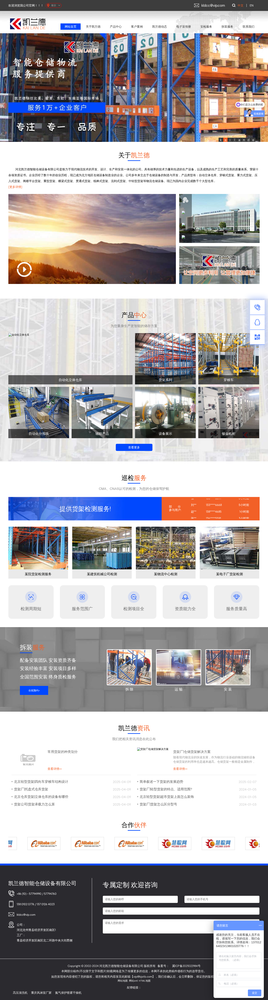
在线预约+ (34, 690)
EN (251, 5)
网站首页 (70, 26)
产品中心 (116, 26)
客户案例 (137, 26)
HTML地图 (145, 980)
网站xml (133, 980)
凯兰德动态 (159, 26)
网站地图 (123, 980)
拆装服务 (227, 26)
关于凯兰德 (93, 26)
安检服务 (206, 26)
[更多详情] (15, 187)
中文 (241, 5)
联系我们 (248, 26)
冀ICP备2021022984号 (186, 966)
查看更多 (134, 447)
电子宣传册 (183, 26)
